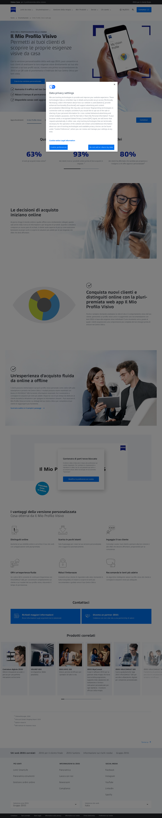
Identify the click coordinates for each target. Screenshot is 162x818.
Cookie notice (55, 140)
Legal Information (68, 140)
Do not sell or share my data (101, 147)
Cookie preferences (58, 147)
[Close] (114, 84)
